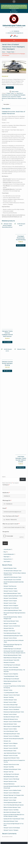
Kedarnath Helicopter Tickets (10, 724)
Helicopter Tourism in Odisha (10, 728)
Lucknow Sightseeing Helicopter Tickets (13, 610)
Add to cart (9, 87)
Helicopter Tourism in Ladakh (10, 797)
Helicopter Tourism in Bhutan (10, 638)
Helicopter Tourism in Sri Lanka (11, 755)
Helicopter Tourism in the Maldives (11, 736)
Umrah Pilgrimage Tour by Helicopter (12, 664)
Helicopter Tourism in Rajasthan (11, 673)
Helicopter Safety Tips (9, 628)
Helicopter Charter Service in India (11, 764)
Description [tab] (6, 104)
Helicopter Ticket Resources (10, 586)
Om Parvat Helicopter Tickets (10, 588)
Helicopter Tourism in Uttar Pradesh (12, 695)
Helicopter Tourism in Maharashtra (11, 792)
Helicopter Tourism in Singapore (11, 605)
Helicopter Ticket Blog (8, 697)
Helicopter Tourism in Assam (10, 714)
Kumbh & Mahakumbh (9, 554)
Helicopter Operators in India (10, 781)
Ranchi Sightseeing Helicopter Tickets (12, 593)
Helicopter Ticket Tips (8, 771)
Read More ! (14, 10)
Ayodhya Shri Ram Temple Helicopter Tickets (14, 818)
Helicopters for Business (9, 662)
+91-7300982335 (15, 31)
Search (3, 476)
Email (5, 508)
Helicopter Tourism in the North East (12, 626)
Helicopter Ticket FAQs (9, 766)
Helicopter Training (8, 690)
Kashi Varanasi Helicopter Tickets (11, 621)
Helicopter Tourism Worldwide (10, 598)
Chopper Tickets (10, 52)
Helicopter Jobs (7, 741)
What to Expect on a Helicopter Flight (12, 726)
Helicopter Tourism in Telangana (11, 830)
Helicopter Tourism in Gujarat (10, 600)
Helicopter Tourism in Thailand (10, 591)
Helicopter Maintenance (9, 783)
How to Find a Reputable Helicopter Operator (14, 805)
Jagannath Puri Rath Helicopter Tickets (12, 577)
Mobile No (6, 492)
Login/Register (15, 11)
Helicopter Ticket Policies (9, 630)
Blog (5, 551)
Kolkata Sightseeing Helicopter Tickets (12, 681)
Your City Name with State (11, 516)
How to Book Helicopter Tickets (11, 731)
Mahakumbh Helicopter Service (11, 719)
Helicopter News (7, 683)
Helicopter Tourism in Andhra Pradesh (12, 721)
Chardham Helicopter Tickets (10, 699)
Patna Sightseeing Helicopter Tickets (12, 633)
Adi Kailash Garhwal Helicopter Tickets (12, 769)
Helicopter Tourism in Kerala (10, 623)
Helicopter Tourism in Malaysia (10, 743)
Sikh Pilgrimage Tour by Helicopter (11, 678)
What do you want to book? (11, 524)
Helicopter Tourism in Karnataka (11, 667)
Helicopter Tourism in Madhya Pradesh (12, 790)
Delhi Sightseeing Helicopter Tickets (12, 733)
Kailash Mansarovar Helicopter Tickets (12, 657)
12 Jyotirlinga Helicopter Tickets (11, 692)
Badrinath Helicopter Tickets (10, 568)
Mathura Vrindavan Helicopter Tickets (12, 807)
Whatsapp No (7, 500)
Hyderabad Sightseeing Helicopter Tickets (13, 635)
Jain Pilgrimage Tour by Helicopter (11, 774)
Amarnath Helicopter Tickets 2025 (11, 660)
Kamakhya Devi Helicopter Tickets (11, 716)
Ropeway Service (7, 559)
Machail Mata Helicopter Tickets (11, 776)
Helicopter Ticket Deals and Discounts (12, 707)
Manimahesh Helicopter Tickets (11, 821)
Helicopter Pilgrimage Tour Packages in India (14, 795)
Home (3, 52)
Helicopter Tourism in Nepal (10, 800)
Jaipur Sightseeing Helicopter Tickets (12, 753)
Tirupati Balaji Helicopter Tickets (11, 676)
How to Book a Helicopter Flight (11, 704)
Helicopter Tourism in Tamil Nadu (11, 809)
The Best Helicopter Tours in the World (12, 579)
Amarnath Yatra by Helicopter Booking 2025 (14, 738)
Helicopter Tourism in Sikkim (10, 702)
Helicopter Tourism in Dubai (10, 603)
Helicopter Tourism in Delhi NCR (11, 748)
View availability (7, 342)
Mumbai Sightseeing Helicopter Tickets (12, 655)
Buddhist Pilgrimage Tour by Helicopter (12, 648)
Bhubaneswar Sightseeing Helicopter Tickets (14, 712)
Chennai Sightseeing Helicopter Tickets (12, 802)
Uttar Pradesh (7, 561)
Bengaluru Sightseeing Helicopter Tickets (13, 595)
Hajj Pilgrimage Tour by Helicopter (11, 608)
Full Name (6, 485)
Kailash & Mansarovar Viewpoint (15, 98)
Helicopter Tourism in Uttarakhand (11, 709)
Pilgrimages (6, 556)
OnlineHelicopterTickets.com (14, 26)
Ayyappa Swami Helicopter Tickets (11, 758)
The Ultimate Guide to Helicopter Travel (13, 570)
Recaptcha (6, 531)
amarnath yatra (7, 549)
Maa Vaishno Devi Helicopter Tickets (12, 812)
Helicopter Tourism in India (10, 745)
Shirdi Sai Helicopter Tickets (10, 750)
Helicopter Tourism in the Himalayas (12, 827)
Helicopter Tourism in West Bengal (11, 779)
